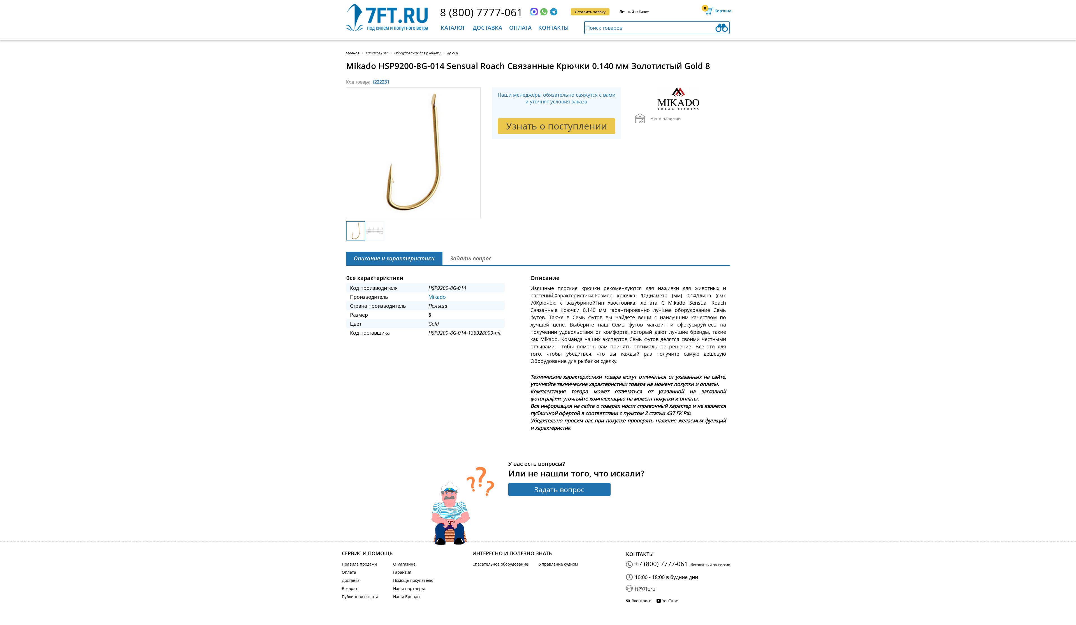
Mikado (437, 296)
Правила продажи (359, 564)
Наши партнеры (409, 588)
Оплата (520, 27)
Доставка (487, 27)
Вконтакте (641, 601)
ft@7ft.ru (645, 589)
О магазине (404, 564)
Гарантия (402, 572)
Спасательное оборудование (500, 564)
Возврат (350, 588)
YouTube (670, 601)
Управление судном (558, 564)
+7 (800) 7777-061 (661, 563)
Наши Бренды (406, 596)
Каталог (453, 27)
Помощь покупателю (413, 580)
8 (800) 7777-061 (481, 12)
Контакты (553, 27)
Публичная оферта (360, 596)
